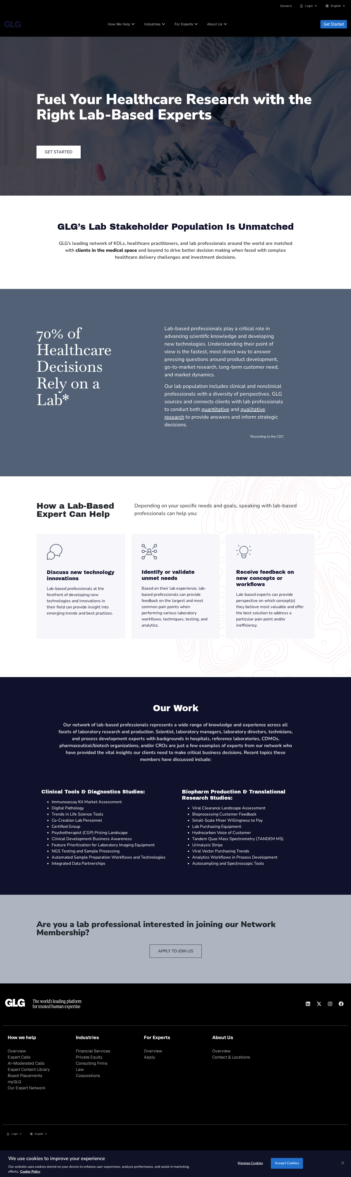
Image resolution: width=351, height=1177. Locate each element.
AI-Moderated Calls (26, 1063)
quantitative (215, 409)
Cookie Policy (30, 1171)
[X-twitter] (319, 1004)
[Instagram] (330, 1004)
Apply (149, 1057)
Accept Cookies (287, 1163)
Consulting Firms (91, 1063)
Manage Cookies (250, 1163)
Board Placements (25, 1075)
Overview (17, 1051)
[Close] (342, 1163)
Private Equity (89, 1057)
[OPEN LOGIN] (315, 6)
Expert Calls (19, 1057)
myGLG (14, 1081)
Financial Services (93, 1051)
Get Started (334, 24)
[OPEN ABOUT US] (225, 24)
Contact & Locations (231, 1057)
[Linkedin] (308, 1004)
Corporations (88, 1075)
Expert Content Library (29, 1069)
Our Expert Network (26, 1088)
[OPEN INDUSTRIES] (163, 24)
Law (80, 1069)
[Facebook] (341, 1004)
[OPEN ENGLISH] (343, 6)
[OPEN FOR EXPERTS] (196, 24)
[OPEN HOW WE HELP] (133, 24)
